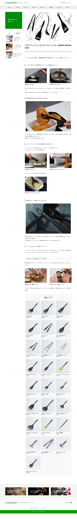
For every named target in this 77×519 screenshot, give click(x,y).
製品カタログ (34, 7)
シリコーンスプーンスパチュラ (62, 374)
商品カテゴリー (42, 7)
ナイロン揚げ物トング (45, 452)
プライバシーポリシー (43, 508)
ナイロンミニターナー (60, 394)
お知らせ (9, 7)
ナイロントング (44, 335)
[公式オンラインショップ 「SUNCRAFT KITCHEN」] (15, 494)
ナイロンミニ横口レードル (61, 413)
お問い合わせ (59, 7)
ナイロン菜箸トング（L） (46, 355)
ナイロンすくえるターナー (46, 413)
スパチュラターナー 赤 (30, 374)
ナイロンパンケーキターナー (32, 432)
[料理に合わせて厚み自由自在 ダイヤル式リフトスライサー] (61, 494)
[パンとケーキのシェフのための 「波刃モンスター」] (38, 494)
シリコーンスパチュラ (45, 432)
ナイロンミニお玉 (44, 394)
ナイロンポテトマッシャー (31, 394)
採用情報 (51, 7)
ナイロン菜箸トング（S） (61, 355)
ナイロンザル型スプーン (61, 335)
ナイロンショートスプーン (31, 471)
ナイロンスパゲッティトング (32, 355)
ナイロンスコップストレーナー (32, 413)
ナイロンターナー (44, 316)
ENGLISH (67, 7)
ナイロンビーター (59, 316)
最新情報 (18, 33)
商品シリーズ (26, 7)
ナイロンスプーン (29, 335)
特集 (9, 33)
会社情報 (17, 7)
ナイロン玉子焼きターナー (31, 452)
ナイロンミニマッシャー (61, 452)
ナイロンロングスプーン (46, 374)
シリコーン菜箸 (59, 432)
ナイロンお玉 (29, 316)
